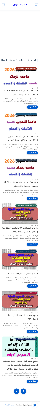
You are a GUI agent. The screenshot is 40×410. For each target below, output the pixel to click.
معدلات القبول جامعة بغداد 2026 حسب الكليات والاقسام (21, 184)
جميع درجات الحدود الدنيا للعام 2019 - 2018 (22, 317)
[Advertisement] (20, 34)
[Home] (23, 391)
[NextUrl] (16, 391)
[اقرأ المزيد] (32, 107)
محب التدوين (20, 5)
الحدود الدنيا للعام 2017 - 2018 (23, 274)
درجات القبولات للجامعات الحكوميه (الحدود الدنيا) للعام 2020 (20, 230)
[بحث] (3, 5)
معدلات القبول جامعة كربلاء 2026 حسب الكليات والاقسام (21, 93)
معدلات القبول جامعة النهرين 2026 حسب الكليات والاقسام (22, 138)
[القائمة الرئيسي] (36, 5)
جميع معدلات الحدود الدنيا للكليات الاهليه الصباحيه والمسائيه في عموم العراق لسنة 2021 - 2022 (20, 365)
